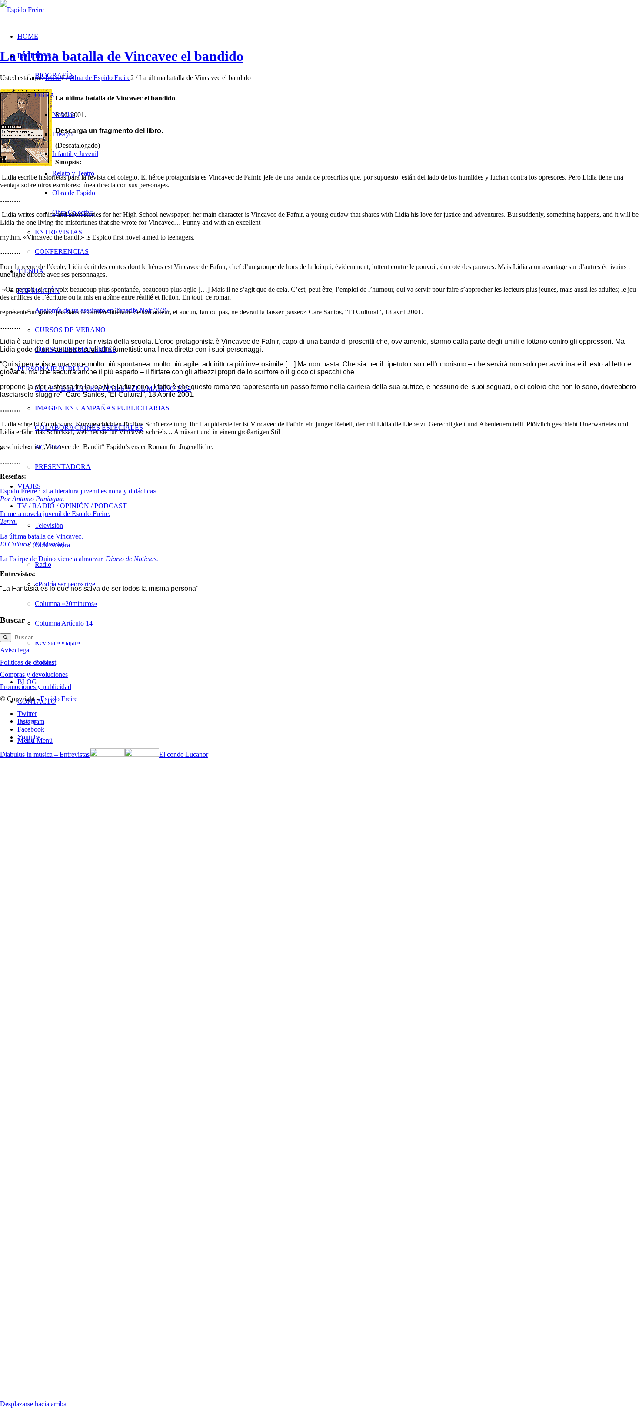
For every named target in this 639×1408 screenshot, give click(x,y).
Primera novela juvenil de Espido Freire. (55, 513)
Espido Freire (58, 698)
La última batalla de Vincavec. (41, 536)
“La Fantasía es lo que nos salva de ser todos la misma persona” (99, 588)
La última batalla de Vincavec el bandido (121, 56)
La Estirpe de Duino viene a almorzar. (79, 559)
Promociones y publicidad (35, 686)
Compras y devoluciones (34, 674)
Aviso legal (15, 650)
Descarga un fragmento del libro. (109, 130)
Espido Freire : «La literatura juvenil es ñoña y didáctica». (79, 491)
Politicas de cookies (27, 662)
